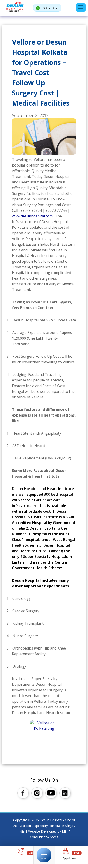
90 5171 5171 (50, 8)
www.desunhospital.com (32, 216)
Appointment (70, 858)
